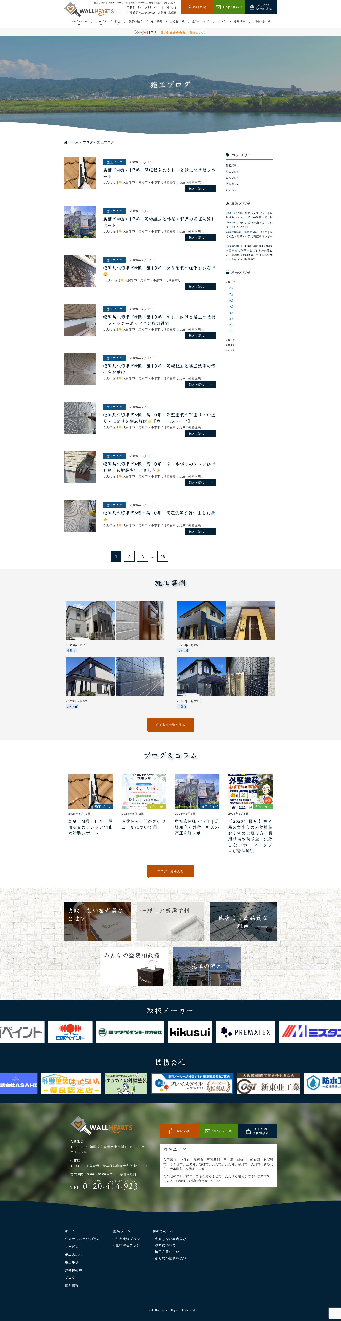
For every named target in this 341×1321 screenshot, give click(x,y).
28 (162, 556)
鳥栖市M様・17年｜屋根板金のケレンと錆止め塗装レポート (249, 215)
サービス (101, 21)
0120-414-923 (152, 7)
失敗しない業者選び (170, 1238)
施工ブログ (114, 162)
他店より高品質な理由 (243, 921)
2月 (231, 325)
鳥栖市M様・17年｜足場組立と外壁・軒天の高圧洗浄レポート (249, 236)
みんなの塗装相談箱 (264, 7)
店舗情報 (240, 21)
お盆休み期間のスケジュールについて (249, 225)
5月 (231, 306)
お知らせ (231, 190)
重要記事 (231, 165)
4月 (231, 312)
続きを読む (196, 188)
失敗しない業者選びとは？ (95, 914)
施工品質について (169, 1251)
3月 (231, 318)
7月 (231, 294)
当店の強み (135, 21)
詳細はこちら (198, 32)
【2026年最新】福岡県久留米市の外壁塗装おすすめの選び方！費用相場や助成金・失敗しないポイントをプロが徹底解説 (249, 252)
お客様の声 (177, 21)
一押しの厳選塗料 (165, 910)
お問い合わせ (232, 7)
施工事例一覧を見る (170, 724)
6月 (231, 300)
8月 (231, 288)
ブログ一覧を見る (170, 871)
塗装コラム (233, 184)
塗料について (201, 21)
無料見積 (199, 7)
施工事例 (156, 21)
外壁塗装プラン (128, 1238)
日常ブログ (233, 177)
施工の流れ (207, 966)
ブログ (221, 21)
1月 (231, 331)
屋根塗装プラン (128, 1245)
